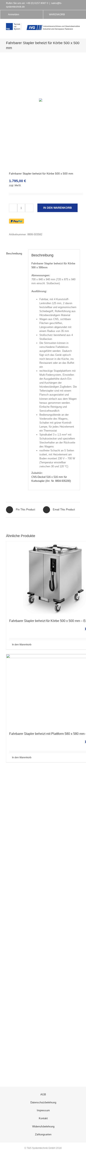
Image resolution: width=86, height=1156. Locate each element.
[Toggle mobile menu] (78, 32)
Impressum (43, 1110)
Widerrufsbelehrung (43, 1126)
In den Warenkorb (57, 207)
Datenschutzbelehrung (43, 1102)
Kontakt (43, 1118)
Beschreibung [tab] (14, 253)
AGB (43, 1094)
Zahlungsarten (43, 1134)
